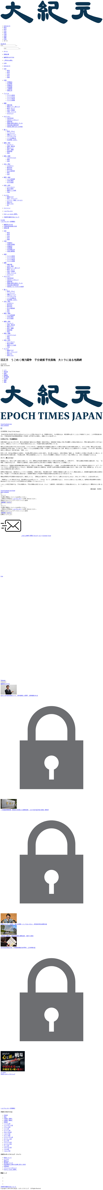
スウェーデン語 (8, 1137)
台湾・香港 (10, 266)
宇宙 (8, 192)
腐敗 (5, 382)
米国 (5, 36)
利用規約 (6, 1166)
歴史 (8, 172)
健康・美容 (7, 143)
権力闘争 (6, 377)
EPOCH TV (7, 26)
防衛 (5, 32)
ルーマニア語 (8, 1144)
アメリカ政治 (11, 95)
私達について (8, 1157)
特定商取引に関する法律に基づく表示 (15, 1164)
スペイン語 (7, 1130)
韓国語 (6, 1122)
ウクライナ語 (8, 1142)
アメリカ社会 (11, 97)
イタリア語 (7, 1134)
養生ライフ (10, 148)
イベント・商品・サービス (15, 200)
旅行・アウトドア (12, 198)
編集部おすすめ (8, 224)
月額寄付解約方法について (11, 217)
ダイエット (10, 144)
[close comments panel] (1, 494)
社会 (5, 31)
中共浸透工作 (11, 249)
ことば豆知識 (11, 315)
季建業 (6, 375)
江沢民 (6, 378)
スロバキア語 (8, 1147)
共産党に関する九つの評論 (15, 126)
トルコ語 (6, 1149)
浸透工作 (9, 90)
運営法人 (6, 1161)
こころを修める (11, 138)
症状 (8, 161)
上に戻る (3, 1072)
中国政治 (9, 82)
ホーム (6, 51)
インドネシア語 (8, 1125)
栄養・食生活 (11, 146)
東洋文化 (9, 167)
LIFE (5, 39)
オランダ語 (7, 1135)
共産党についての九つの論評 (15, 286)
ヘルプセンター (8, 211)
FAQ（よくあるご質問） (11, 214)
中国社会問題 (11, 244)
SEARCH (3, 43)
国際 (5, 37)
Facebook (44, 535)
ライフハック (11, 133)
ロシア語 (6, 1140)
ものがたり (10, 165)
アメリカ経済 (11, 98)
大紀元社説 (10, 118)
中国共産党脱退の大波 (10, 226)
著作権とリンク (8, 1162)
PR (8, 205)
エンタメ (6, 195)
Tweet (49, 535)
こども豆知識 (11, 179)
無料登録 (3, 502)
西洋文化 (9, 169)
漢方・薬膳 (10, 149)
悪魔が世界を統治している (15, 123)
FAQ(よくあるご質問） (10, 1169)
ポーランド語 (8, 1139)
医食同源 (9, 151)
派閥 (5, 380)
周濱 (5, 373)
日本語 (6, 1115)
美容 (8, 153)
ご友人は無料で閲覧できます (29, 535)
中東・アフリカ (11, 111)
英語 (5, 1117)
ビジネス (6, 1159)
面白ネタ (9, 202)
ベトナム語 (7, 1123)
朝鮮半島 (9, 105)
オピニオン (7, 116)
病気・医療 (7, 156)
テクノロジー (11, 187)
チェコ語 (6, 1145)
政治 (5, 27)
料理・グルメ (11, 131)
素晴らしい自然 (11, 190)
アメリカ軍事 (11, 100)
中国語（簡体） (8, 1118)
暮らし (6, 129)
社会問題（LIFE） (12, 140)
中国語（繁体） (8, 1120)
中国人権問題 (11, 251)
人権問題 (9, 88)
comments (6, 425)
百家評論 (9, 121)
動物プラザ (10, 197)
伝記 (8, 174)
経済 (5, 29)
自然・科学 (7, 185)
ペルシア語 (7, 1151)
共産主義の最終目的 (13, 125)
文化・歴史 (7, 164)
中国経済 (9, 85)
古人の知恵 (10, 182)
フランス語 (7, 1127)
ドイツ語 (6, 1128)
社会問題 (9, 83)
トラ (5, 370)
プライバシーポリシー (10, 1168)
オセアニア (10, 113)
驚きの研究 (10, 188)
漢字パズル (10, 203)
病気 (8, 159)
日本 (5, 68)
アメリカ (6, 93)
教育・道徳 (7, 177)
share (2, 425)
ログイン (9, 502)
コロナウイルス (11, 157)
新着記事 (6, 54)
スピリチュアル (11, 136)
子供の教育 (10, 180)
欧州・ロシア (11, 108)
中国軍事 (9, 87)
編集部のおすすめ (9, 57)
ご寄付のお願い (8, 60)
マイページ (7, 208)
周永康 (6, 371)
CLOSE (3, 220)
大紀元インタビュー (13, 120)
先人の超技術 (11, 171)
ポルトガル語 (8, 1132)
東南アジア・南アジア (13, 106)
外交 (8, 75)
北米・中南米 (11, 110)
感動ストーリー (11, 134)
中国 (5, 34)
